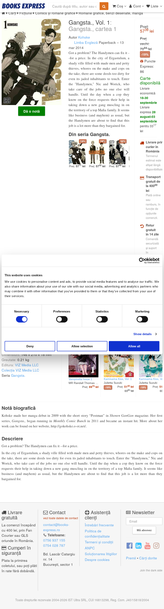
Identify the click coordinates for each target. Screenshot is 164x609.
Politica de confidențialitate (97, 533)
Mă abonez (144, 530)
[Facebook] (129, 545)
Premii (131, 557)
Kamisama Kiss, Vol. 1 (118, 379)
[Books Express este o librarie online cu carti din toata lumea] (23, 6)
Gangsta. (18, 375)
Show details (142, 334)
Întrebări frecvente (99, 524)
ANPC (90, 547)
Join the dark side (151, 570)
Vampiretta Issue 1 (80, 379)
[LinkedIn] (138, 545)
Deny (30, 346)
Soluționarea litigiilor (101, 553)
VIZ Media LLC (27, 364)
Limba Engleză (85, 42)
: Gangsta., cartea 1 (93, 25)
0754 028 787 (54, 545)
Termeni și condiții (99, 541)
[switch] (62, 319)
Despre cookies (97, 559)
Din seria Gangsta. (89, 134)
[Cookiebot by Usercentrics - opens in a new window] (141, 261)
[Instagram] (156, 545)
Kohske (84, 37)
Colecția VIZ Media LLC (20, 370)
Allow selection (82, 346)
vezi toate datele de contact (60, 518)
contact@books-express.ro (56, 527)
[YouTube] (147, 545)
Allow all (134, 346)
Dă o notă (31, 111)
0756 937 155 (54, 540)
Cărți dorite (148, 557)
